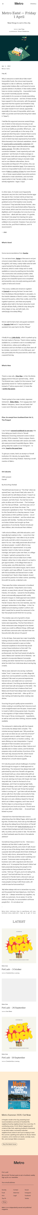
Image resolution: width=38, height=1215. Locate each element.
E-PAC (24, 179)
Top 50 (4, 1198)
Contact (15, 1190)
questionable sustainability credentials (17, 144)
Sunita (25, 253)
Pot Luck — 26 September (14, 1007)
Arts (3, 1195)
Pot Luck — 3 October (11, 969)
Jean (5, 232)
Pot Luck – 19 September (13, 1057)
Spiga (18, 258)
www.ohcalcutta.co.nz (25, 827)
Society (4, 1190)
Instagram (28, 1193)
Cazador (7, 324)
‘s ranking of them (15, 171)
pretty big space (9, 389)
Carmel (6, 291)
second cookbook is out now (22, 431)
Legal (15, 1195)
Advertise (16, 1193)
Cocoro (26, 402)
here (21, 166)
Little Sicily (16, 337)
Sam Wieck (7, 1011)
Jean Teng (21, 29)
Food (3, 1193)
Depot (4, 379)
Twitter (27, 1198)
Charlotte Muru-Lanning (10, 973)
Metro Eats (6, 68)
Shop (4, 1202)
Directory (33, 4)
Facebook (28, 1195)
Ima (34, 209)
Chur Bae (19, 376)
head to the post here (14, 448)
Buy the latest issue (9, 1144)
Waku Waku (14, 402)
